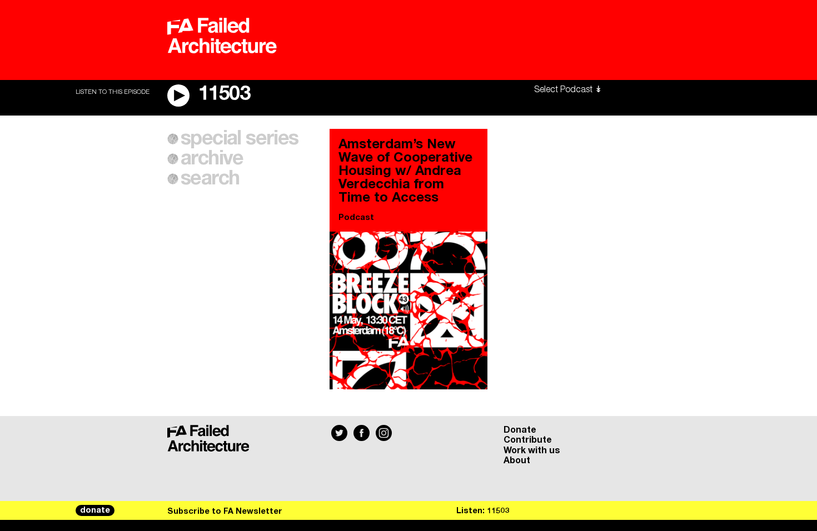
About (517, 460)
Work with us (532, 450)
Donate (520, 429)
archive (212, 159)
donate (95, 510)
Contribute (528, 439)
